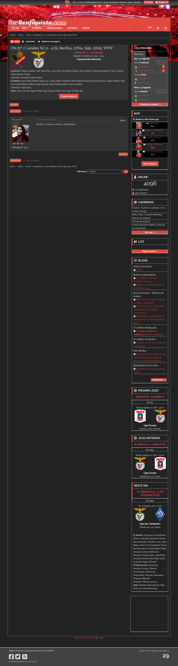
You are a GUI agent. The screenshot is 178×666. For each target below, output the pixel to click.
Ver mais (149, 232)
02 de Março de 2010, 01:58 (46, 120)
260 (27, 111)
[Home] (37, 18)
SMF (94, 638)
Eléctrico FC (143, 83)
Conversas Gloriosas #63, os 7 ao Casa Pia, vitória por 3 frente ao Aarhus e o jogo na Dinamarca (150, 357)
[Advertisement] (98, 21)
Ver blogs (157, 380)
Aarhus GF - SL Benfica (150, 396)
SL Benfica (143, 79)
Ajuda (141, 651)
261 (31, 111)
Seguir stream (148, 251)
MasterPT (17, 119)
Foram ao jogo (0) (69, 96)
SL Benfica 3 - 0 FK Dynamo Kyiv (150, 493)
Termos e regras (150, 651)
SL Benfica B (144, 67)
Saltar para (81, 171)
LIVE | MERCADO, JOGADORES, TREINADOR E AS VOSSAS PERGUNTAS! (149, 309)
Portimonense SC (146, 71)
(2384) (151, 450)
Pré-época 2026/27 (141, 221)
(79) (151, 402)
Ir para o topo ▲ (163, 651)
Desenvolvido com (83, 638)
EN (17, 28)
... (25, 111)
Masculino (138, 54)
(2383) (151, 501)
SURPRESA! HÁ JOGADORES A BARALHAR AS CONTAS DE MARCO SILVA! (150, 319)
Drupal (101, 638)
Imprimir (14, 105)
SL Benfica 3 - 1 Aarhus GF (150, 444)
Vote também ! (150, 164)
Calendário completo (148, 104)
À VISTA (139, 270)
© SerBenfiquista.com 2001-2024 (22, 661)
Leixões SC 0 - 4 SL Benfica (88, 52)
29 (166, 655)
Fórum (86, 28)
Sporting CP (143, 95)
